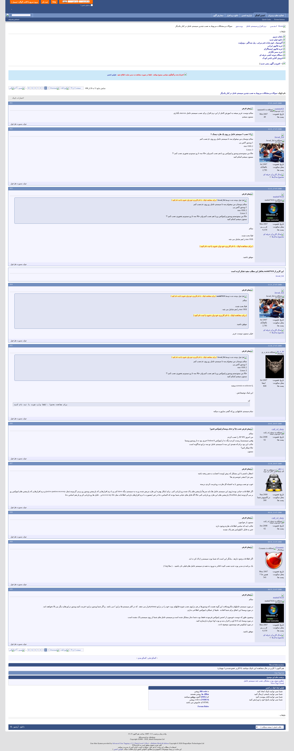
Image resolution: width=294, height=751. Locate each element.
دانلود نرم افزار (232, 15)
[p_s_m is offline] (275, 366)
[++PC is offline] (274, 483)
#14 (11, 284)
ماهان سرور (278, 37)
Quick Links (266, 19)
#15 (11, 345)
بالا (11, 727)
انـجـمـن (273, 26)
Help (54, 2)
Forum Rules (203, 706)
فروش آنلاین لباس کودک (272, 58)
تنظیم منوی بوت (277, 681)
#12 (11, 129)
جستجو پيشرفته (13, 19)
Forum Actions (279, 19)
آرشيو (16, 727)
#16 (11, 423)
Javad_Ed (280, 276)
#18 (11, 512)
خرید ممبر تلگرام (276, 52)
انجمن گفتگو (260, 15)
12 (32, 88)
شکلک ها (205, 694)
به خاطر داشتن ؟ (86, 5)
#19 (11, 541)
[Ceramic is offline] (274, 560)
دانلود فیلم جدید (276, 40)
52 (29, 88)
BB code (203, 691)
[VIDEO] (205, 699)
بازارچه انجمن (246, 15)
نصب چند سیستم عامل (253, 681)
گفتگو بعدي (142, 658)
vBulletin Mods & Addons (159, 743)
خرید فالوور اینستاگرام (273, 49)
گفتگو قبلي (152, 658)
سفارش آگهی (218, 15)
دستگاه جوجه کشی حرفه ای (271, 55)
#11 (11, 103)
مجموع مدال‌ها (278, 177)
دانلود (22, 727)
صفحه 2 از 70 (76, 88)
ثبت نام (45, 2)
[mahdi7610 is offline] (272, 212)
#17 (11, 463)
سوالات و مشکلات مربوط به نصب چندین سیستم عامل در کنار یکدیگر (248, 93)
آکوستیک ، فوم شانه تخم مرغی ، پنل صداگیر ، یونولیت (260, 43)
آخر (15, 88)
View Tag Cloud (277, 683)
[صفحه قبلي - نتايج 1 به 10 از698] (55, 87)
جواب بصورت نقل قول (19, 124)
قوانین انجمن (111, 75)
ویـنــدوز (239, 26)
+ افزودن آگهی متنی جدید (271, 63)
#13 (11, 188)
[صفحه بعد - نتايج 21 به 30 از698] (21, 87)
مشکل (266, 681)
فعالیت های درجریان (276, 15)
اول (62, 88)
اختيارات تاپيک (18, 98)
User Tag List (279, 673)
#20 (11, 589)
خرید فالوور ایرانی (275, 46)
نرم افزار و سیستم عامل (256, 26)
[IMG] (203, 697)
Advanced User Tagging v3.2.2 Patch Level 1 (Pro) (130, 743)
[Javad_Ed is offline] (271, 152)
